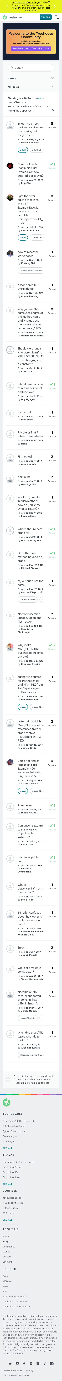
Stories (6, 1251)
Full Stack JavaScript (14, 1126)
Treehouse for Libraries (15, 1301)
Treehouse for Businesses (16, 1306)
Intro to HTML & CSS (13, 1203)
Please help (25, 412)
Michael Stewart (30, 568)
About (6, 1236)
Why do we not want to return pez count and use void (31, 388)
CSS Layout (9, 1213)
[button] (7, 6)
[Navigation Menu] (57, 17)
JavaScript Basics (12, 1197)
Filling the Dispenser (19, 110)
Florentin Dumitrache (24, 870)
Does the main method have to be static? (30, 557)
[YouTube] (17, 1363)
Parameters (25, 805)
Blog (5, 1241)
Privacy (29, 1370)
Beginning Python (12, 1167)
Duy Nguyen (28, 399)
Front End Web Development (18, 1121)
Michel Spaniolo (30, 142)
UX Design (8, 1141)
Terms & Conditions (12, 1370)
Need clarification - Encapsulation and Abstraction (30, 617)
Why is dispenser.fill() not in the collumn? (30, 888)
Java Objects (15, 102)
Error (21, 947)
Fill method (25, 456)
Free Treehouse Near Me (16, 1296)
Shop (5, 1291)
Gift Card (7, 1261)
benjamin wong (30, 699)
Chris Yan (26, 371)
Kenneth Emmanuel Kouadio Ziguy (30, 933)
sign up (36, 1082)
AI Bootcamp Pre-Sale (24, 2)
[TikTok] (44, 1363)
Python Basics (10, 1208)
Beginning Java (11, 1177)
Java (38, 98)
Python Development (14, 1131)
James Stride (28, 748)
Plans (5, 1276)
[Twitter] (10, 1363)
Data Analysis (10, 1136)
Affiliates (7, 1281)
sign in (24, 1082)
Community (9, 1246)
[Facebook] (24, 1363)
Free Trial (45, 17)
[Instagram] (37, 1363)
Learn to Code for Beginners (18, 1162)
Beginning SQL (11, 1172)
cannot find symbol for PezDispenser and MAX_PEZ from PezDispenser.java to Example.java (30, 684)
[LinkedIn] (31, 1363)
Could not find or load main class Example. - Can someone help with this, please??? (30, 768)
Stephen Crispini (30, 664)
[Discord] (51, 1363)
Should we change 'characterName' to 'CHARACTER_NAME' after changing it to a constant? (31, 356)
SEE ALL (8, 1148)
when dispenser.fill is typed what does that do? (30, 1036)
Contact (7, 1256)
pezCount (24, 477)
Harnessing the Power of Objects (26, 106)
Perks (5, 1286)
